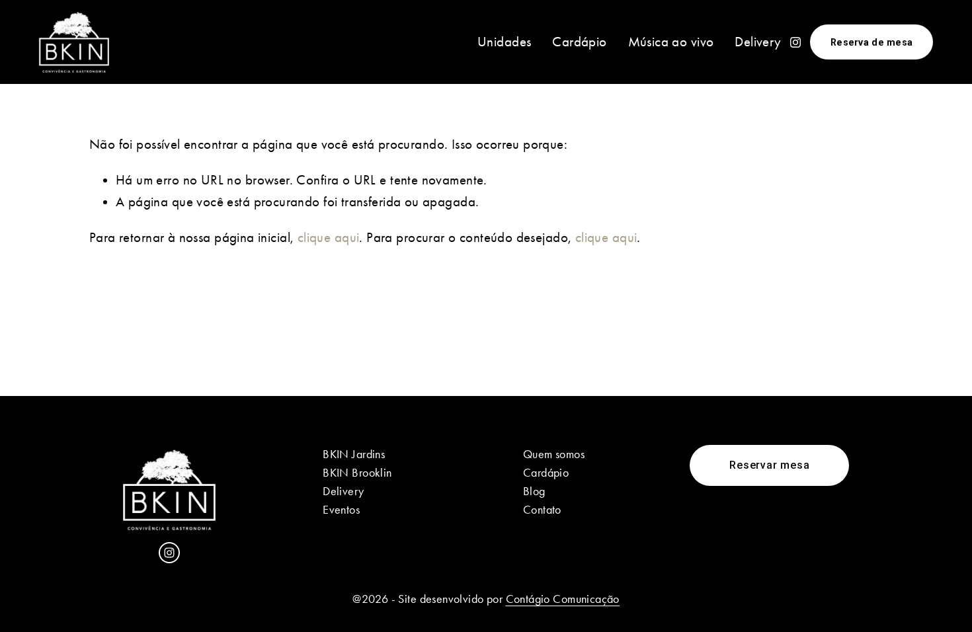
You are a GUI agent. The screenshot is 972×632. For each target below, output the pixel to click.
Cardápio (579, 42)
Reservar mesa (769, 465)
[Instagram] (795, 42)
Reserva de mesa (871, 42)
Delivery (758, 42)
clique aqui (329, 237)
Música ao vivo (671, 42)
